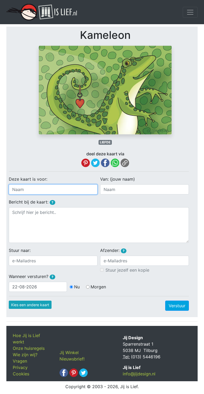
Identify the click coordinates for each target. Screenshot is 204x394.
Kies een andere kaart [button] (30, 304)
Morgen (98, 286)
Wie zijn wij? (25, 354)
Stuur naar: (20, 250)
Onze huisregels (29, 348)
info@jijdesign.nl (139, 373)
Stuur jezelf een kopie (127, 270)
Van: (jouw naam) (117, 179)
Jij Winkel (69, 352)
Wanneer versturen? (31, 276)
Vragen (20, 361)
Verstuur (177, 305)
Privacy (20, 367)
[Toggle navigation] (190, 12)
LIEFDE (105, 142)
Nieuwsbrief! (72, 359)
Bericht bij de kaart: (31, 202)
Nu (77, 286)
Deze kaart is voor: (28, 179)
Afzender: (112, 250)
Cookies (21, 373)
